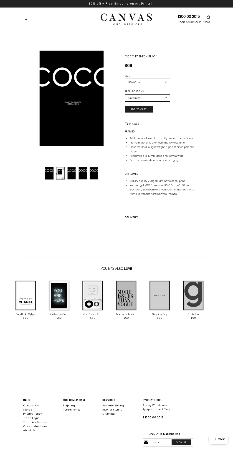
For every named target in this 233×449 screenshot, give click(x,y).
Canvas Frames (167, 194)
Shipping (69, 405)
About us (29, 430)
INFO (26, 400)
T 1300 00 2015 (153, 417)
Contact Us (31, 405)
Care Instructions (35, 426)
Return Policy (72, 409)
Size (127, 76)
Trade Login (31, 418)
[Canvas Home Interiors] (126, 14)
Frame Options (134, 91)
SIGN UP (181, 442)
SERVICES (108, 400)
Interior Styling (112, 409)
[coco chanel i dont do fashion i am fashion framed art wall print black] (72, 99)
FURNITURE (111, 37)
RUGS (133, 37)
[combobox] (48, 19)
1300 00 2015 (189, 16)
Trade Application (35, 422)
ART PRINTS (83, 37)
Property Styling (113, 405)
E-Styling (108, 414)
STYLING (152, 37)
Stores (27, 409)
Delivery (131, 217)
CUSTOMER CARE (74, 400)
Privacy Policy (32, 414)
